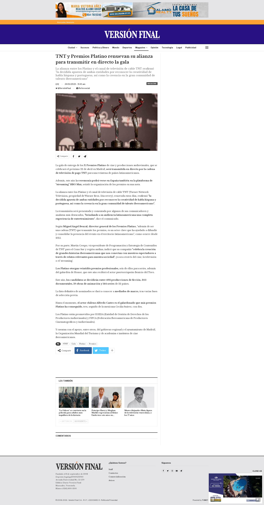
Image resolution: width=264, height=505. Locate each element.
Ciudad (71, 47)
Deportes (127, 47)
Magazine (140, 47)
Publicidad (190, 47)
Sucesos (85, 47)
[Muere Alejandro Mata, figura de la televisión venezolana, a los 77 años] (139, 397)
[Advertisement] (106, 365)
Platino (82, 344)
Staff (111, 469)
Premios (92, 344)
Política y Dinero (101, 47)
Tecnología (167, 47)
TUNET (205, 500)
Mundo (115, 47)
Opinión (154, 47)
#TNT (65, 344)
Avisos (112, 480)
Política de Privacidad (109, 500)
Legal (179, 47)
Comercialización (117, 477)
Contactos (113, 473)
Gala (74, 344)
